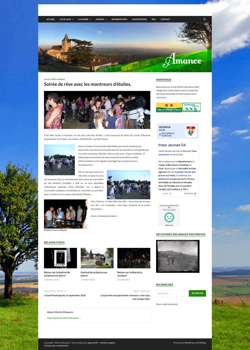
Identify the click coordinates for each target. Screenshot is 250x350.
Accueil (50, 19)
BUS (154, 19)
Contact (165, 19)
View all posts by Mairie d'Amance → (64, 317)
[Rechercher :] (181, 293)
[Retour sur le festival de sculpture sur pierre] (60, 259)
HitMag (202, 342)
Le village (65, 19)
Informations (119, 19)
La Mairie (83, 19)
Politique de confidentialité (56, 345)
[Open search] (204, 19)
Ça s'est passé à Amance (54, 79)
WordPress (189, 342)
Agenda (100, 19)
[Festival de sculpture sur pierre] (97, 259)
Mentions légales (107, 342)
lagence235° (93, 342)
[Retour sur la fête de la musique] (133, 259)
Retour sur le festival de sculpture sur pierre (57, 274)
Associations (139, 19)
